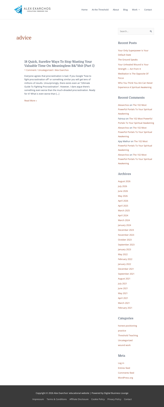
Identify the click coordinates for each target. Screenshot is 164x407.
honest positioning (127, 325)
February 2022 (125, 259)
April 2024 (123, 215)
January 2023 (124, 249)
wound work (124, 345)
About (116, 9)
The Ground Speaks (128, 59)
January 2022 (124, 264)
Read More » (30, 100)
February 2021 (125, 307)
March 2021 (124, 303)
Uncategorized (45, 70)
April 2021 (123, 298)
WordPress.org (125, 377)
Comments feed (126, 372)
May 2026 (123, 195)
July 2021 (122, 283)
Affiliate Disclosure (79, 399)
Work (134, 9)
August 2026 (124, 181)
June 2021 (123, 288)
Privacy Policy (114, 399)
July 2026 (122, 186)
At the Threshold (100, 9)
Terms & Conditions (57, 399)
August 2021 (124, 278)
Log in (121, 363)
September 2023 (126, 244)
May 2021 (123, 293)
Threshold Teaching (128, 335)
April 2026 (123, 200)
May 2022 (123, 254)
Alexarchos (123, 105)
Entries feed (124, 368)
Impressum (38, 399)
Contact (148, 9)
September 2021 (126, 273)
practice (122, 330)
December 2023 (126, 229)
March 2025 (124, 210)
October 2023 (125, 239)
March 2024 (124, 220)
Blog (125, 9)
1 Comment (30, 70)
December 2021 (126, 268)
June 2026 (123, 191)
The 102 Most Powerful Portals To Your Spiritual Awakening (135, 109)
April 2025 (123, 205)
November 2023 (126, 234)
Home (84, 9)
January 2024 (124, 225)
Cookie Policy (98, 399)
